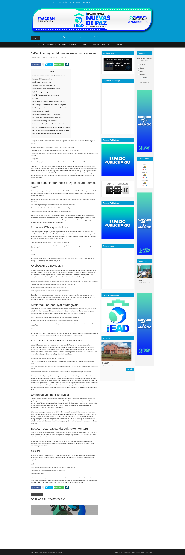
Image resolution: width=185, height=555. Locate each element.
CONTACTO (86, 2)
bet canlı (35, 98)
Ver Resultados (144, 82)
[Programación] (145, 271)
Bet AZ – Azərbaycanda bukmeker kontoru (45, 95)
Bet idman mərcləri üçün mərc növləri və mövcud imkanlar (50, 124)
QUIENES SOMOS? (75, 2)
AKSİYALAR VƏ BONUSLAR (41, 82)
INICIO (55, 2)
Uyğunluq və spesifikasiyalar (41, 92)
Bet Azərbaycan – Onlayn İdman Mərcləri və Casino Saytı (50, 108)
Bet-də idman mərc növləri (40, 111)
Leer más (130, 369)
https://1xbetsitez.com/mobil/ (46, 403)
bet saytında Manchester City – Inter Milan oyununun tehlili (50, 130)
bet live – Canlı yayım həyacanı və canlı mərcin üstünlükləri (51, 127)
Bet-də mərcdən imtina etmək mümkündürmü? (46, 88)
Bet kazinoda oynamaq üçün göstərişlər (44, 121)
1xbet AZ (40, 494)
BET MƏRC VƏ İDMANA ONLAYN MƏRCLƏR (46, 117)
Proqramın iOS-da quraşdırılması (42, 79)
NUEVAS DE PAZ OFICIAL (49, 57)
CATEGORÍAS (63, 2)
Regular (142, 74)
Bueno (142, 68)
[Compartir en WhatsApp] (59, 64)
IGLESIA (105, 363)
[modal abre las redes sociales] (67, 64)
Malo (141, 71)
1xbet (35, 494)
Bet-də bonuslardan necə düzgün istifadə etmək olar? (48, 76)
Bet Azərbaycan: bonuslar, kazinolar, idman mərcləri (48, 101)
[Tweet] (49, 64)
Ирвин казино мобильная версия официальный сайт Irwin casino (83, 37)
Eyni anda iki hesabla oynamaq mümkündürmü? (47, 133)
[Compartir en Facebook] (36, 64)
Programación (142, 280)
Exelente (142, 65)
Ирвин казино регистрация (83, 40)
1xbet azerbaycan (78, 217)
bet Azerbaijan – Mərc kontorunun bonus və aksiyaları (49, 105)
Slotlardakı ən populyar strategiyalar (43, 85)
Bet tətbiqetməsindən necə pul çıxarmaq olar (46, 114)
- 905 (61, 57)
